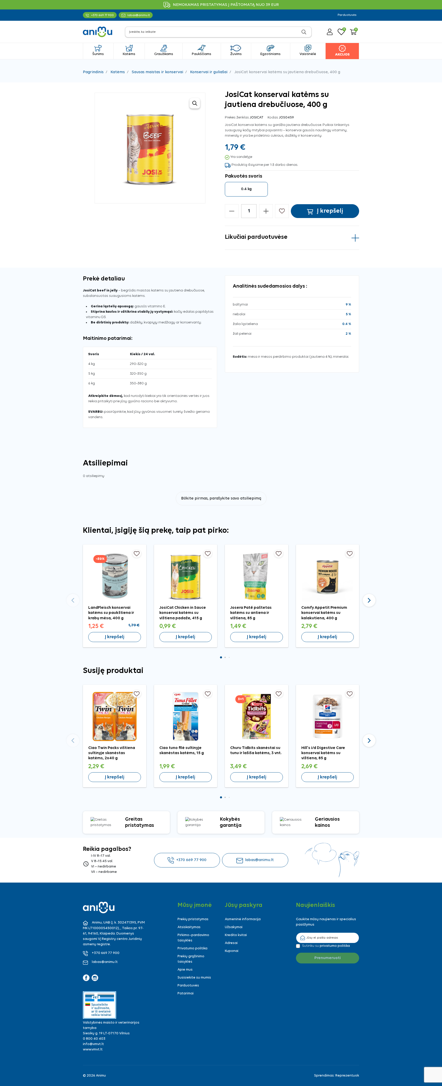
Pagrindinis (93, 72)
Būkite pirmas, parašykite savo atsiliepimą (221, 498)
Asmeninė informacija (243, 919)
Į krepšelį (114, 637)
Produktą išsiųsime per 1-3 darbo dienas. (264, 165)
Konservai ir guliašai (208, 72)
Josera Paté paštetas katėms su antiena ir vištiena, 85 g (251, 613)
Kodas (273, 118)
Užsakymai (233, 927)
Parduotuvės (347, 15)
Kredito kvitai (236, 935)
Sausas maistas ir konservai (157, 72)
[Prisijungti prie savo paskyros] (329, 32)
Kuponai (231, 951)
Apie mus (185, 970)
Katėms (117, 72)
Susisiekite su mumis (194, 978)
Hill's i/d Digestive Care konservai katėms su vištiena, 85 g (323, 753)
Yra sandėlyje (241, 157)
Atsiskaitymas (189, 927)
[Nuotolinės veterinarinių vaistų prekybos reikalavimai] (99, 1005)
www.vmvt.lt (93, 1049)
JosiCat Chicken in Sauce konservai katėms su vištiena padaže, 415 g (182, 613)
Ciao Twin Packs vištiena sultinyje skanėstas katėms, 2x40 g (111, 753)
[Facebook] (86, 977)
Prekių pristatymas (193, 919)
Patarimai (186, 993)
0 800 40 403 (94, 1039)
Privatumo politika (192, 948)
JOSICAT (256, 118)
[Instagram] (95, 977)
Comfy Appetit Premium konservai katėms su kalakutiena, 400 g (324, 613)
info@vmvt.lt (93, 1044)
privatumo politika (335, 946)
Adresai (231, 943)
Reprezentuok (347, 1076)
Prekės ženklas (237, 118)
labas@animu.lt (259, 860)
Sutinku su (326, 946)
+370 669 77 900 (191, 860)
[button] (353, 32)
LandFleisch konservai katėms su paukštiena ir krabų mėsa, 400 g (111, 613)
